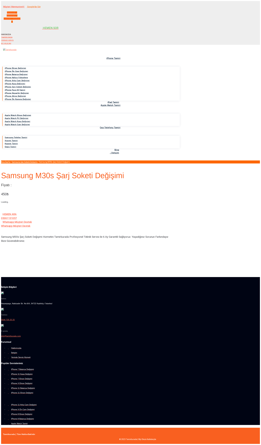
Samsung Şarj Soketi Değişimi (24, 162)
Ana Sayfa (5, 162)
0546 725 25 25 (8, 320)
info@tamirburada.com (11, 336)
